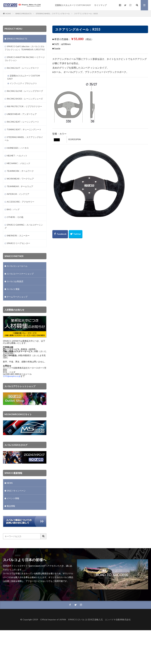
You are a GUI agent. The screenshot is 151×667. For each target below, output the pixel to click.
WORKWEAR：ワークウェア (20, 178)
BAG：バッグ (13, 209)
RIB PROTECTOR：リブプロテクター (24, 106)
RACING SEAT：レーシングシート (23, 121)
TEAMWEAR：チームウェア (20, 186)
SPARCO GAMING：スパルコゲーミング (24, 226)
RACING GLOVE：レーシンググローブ (25, 91)
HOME (8, 13)
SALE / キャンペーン (16, 490)
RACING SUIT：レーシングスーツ (23, 68)
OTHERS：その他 (15, 217)
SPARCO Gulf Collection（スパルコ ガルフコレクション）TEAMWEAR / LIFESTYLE (25, 48)
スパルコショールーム (17, 266)
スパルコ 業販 (13, 289)
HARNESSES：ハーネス (18, 148)
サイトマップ (100, 5)
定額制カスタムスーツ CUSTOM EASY (73, 5)
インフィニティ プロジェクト (23, 83)
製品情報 (11, 506)
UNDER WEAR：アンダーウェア (22, 114)
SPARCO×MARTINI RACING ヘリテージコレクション (25, 58)
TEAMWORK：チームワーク (20, 171)
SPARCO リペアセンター (18, 243)
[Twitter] (75, 234)
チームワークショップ (17, 296)
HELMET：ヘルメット (17, 155)
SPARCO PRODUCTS (23, 13)
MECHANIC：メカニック (18, 163)
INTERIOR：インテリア (18, 194)
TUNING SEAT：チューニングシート (24, 129)
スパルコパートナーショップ (20, 273)
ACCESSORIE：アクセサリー (20, 201)
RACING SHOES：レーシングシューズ (25, 98)
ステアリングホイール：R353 (86, 13)
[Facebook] (60, 234)
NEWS (10, 483)
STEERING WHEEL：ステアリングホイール (53, 13)
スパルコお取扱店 (15, 281)
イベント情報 (13, 498)
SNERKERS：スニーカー (18, 235)
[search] (43, 536)
